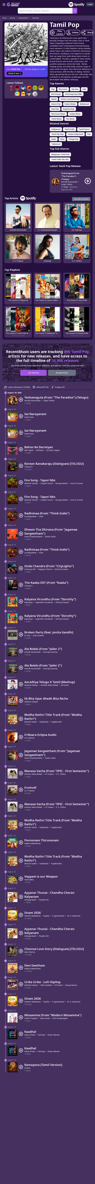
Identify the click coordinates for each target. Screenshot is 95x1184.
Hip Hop (74, 89)
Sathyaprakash (30, 900)
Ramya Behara (71, 985)
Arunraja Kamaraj (50, 652)
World (53, 99)
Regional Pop (68, 109)
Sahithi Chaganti (30, 1018)
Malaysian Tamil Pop (60, 154)
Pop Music (70, 119)
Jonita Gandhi (38, 635)
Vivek (41, 516)
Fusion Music (70, 104)
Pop (53, 89)
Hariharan (40, 450)
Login (90, 4)
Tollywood (55, 144)
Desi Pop (55, 109)
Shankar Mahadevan (32, 916)
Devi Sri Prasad (77, 483)
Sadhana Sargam (31, 701)
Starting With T (23, 18)
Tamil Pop (35, 18)
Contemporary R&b (73, 94)
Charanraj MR (29, 569)
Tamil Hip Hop (57, 134)
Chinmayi (41, 1035)
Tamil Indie (70, 129)
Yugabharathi (56, 722)
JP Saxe (27, 635)
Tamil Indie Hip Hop (60, 159)
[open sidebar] (4, 4)
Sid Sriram (65, 685)
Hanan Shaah (29, 1035)
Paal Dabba (29, 879)
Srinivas (27, 1068)
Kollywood (55, 129)
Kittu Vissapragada (60, 1018)
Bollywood (84, 104)
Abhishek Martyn (31, 483)
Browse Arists (62, 373)
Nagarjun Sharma (45, 569)
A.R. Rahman (29, 738)
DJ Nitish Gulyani (53, 450)
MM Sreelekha (46, 985)
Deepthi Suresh (46, 483)
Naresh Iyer (29, 417)
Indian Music (75, 114)
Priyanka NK (44, 900)
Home (4, 18)
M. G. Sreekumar (73, 916)
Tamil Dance (84, 129)
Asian (53, 139)
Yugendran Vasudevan (44, 602)
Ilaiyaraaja (28, 602)
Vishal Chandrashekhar (33, 536)
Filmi (62, 139)
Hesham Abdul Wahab (49, 685)
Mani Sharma (29, 952)
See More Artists (81, 199)
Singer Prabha (66, 184)
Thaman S (28, 467)
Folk (84, 89)
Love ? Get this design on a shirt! (25, 69)
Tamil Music (56, 119)
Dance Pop (55, 104)
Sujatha (46, 916)
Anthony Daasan (61, 569)
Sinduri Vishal (50, 536)
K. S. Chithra (61, 774)
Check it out (14, 73)
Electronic (63, 89)
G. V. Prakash (29, 790)
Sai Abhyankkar (30, 516)
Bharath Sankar (30, 722)
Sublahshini (43, 722)
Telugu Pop (73, 139)
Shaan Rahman (54, 1035)
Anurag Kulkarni (61, 483)
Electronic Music (58, 114)
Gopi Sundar (45, 1018)
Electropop (56, 94)
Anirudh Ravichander (69, 182)
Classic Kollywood (75, 134)
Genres (12, 18)
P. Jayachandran (58, 916)
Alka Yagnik (28, 450)
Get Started (33, 373)
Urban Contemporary (70, 99)
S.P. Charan (49, 774)
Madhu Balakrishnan (32, 843)
